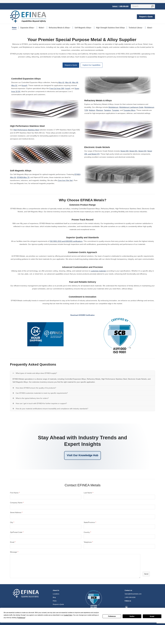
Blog (54, 597)
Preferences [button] (21, 617)
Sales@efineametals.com (133, 594)
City (12, 522)
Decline (132, 616)
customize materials (98, 271)
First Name (15, 493)
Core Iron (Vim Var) (65, 180)
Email (12, 542)
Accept (152, 616)
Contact (115, 6)
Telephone (88, 542)
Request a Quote (71, 65)
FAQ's (55, 601)
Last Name (88, 493)
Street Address (16, 512)
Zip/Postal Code (16, 532)
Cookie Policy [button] (68, 615)
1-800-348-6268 (123, 6)
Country (87, 532)
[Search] (152, 6)
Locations (56, 594)
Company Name (17, 503)
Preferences (112, 616)
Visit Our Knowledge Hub (82, 455)
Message (14, 552)
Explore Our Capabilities (91, 65)
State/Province (90, 522)
